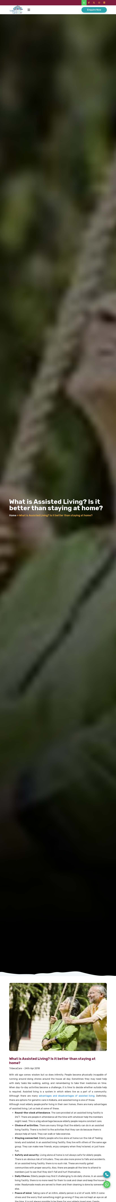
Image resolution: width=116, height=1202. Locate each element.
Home (12, 515)
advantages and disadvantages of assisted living (66, 1095)
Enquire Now (94, 9)
